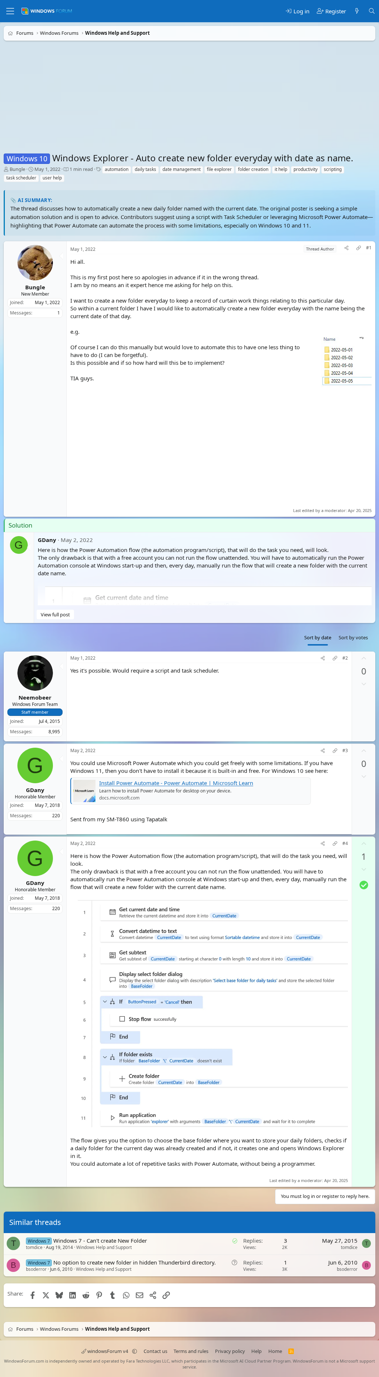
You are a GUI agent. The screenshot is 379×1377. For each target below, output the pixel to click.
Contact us (155, 1351)
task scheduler (21, 178)
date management (181, 169)
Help (256, 1351)
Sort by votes (353, 637)
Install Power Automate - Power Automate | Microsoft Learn (176, 782)
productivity (306, 169)
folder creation (253, 169)
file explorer (219, 169)
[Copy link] (358, 249)
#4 (345, 843)
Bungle (17, 169)
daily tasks (145, 169)
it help (281, 169)
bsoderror (36, 1269)
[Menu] (10, 11)
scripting (333, 169)
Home (275, 1351)
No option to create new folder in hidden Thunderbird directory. (134, 1262)
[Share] (346, 249)
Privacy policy (230, 1351)
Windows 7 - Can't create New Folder (100, 1240)
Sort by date (317, 637)
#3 (345, 751)
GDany (47, 539)
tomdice (34, 1247)
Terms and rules (191, 1351)
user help (52, 178)
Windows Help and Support (104, 1247)
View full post (55, 614)
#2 (345, 658)
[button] (134, 1351)
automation (116, 169)
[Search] (372, 11)
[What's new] (357, 11)
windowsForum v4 (107, 1351)
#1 (369, 248)
